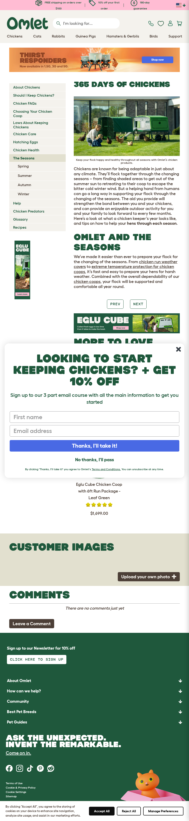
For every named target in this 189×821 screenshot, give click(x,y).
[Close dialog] (178, 349)
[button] (94, 722)
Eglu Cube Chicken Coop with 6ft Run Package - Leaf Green (99, 491)
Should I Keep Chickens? (33, 95)
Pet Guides (17, 722)
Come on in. (18, 752)
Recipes (19, 227)
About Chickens (26, 87)
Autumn (24, 185)
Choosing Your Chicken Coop (32, 113)
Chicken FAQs (24, 103)
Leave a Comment (32, 623)
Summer (25, 175)
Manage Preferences (163, 811)
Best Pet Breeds (21, 711)
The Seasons (24, 158)
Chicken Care (24, 134)
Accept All (101, 811)
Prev (115, 304)
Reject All (129, 811)
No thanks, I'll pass (94, 459)
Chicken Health (26, 150)
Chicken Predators (28, 211)
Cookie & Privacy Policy (20, 787)
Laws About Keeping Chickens (30, 125)
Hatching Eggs (25, 142)
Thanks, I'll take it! (94, 446)
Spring (23, 166)
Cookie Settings (16, 791)
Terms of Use (14, 783)
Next (138, 304)
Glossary (20, 219)
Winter (23, 194)
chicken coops (87, 281)
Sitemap (11, 796)
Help (17, 203)
